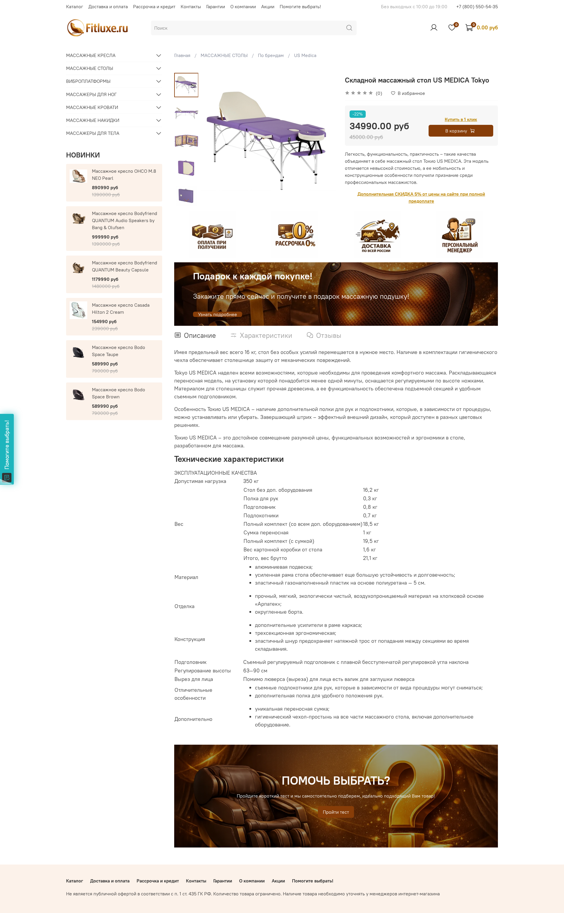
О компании (243, 6)
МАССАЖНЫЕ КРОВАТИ (92, 107)
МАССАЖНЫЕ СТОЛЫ (224, 55)
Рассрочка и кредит (154, 6)
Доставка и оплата (108, 6)
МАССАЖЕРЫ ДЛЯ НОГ (91, 94)
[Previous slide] (213, 140)
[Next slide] (186, 200)
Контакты (191, 6)
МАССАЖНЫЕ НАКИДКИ (92, 120)
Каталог (74, 6)
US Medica (305, 55)
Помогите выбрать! (300, 6)
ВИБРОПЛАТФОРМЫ (88, 81)
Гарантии (215, 6)
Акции (267, 6)
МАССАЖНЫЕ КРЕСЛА (90, 55)
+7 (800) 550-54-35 (477, 6)
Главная (182, 55)
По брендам (271, 55)
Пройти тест (336, 812)
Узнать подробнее (217, 314)
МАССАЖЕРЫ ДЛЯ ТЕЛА (92, 133)
